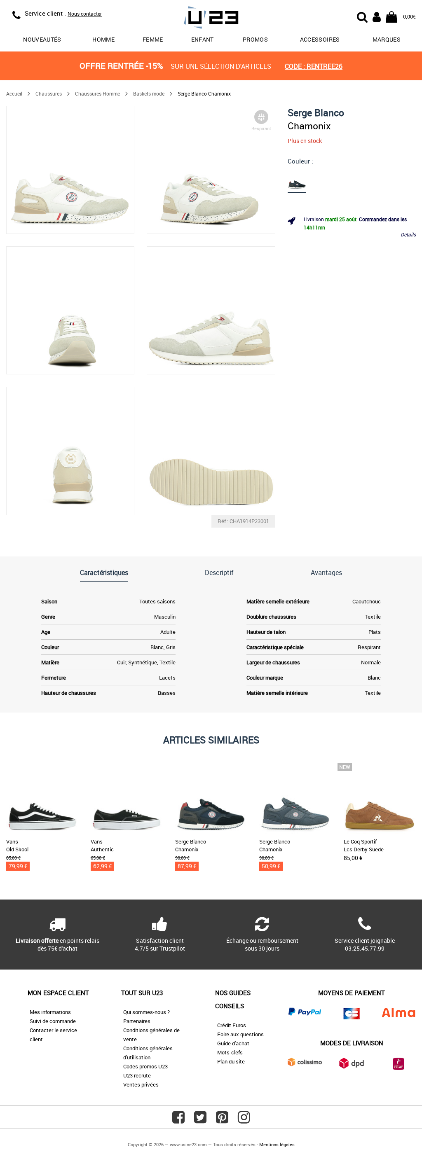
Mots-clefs (230, 1052)
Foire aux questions (240, 1034)
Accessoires (320, 39)
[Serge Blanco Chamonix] (70, 170)
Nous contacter (85, 13)
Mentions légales (277, 1144)
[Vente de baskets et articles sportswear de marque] (211, 18)
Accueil (14, 93)
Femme (153, 39)
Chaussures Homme (97, 93)
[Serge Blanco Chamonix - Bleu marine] (297, 180)
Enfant (202, 39)
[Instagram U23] (244, 1120)
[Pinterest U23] (222, 1120)
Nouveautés (42, 39)
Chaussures (48, 93)
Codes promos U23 (145, 1066)
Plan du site (231, 1061)
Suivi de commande (53, 1021)
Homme (103, 39)
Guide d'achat (233, 1043)
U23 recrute (137, 1075)
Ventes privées (141, 1084)
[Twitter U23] (200, 1120)
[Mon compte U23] (377, 16)
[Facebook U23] (178, 1120)
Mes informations (50, 1012)
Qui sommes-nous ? (146, 1012)
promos (255, 39)
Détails (408, 234)
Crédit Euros (231, 1025)
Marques (387, 39)
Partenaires (136, 1021)
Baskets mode (148, 93)
